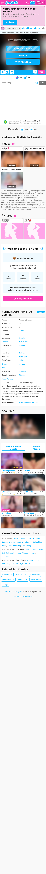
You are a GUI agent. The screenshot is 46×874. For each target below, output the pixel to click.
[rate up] (22, 129)
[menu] (2, 2)
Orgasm (12, 542)
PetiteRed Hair (21, 575)
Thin (3, 368)
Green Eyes (23, 356)
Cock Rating (26, 545)
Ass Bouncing (15, 553)
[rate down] (31, 129)
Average (22, 364)
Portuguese (23, 342)
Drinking (28, 542)
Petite (21, 360)
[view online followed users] (27, 2)
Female (21, 331)
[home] (11, 3)
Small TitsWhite (8, 580)
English (21, 338)
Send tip (23, 55)
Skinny (4, 364)
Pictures (38, 28)
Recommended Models (13, 447)
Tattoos (21, 375)
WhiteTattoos (36, 580)
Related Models (36, 447)
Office (29, 538)
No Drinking (37, 542)
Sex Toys (19, 564)
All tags (5, 584)
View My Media (23, 62)
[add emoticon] (36, 82)
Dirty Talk (5, 553)
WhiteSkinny (7, 575)
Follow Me (41, 312)
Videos (29, 28)
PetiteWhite (35, 575)
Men (3, 349)
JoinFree (32, 3)
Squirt (36, 560)
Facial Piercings (8, 379)
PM (12, 73)
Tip (41, 72)
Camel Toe (6, 556)
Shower (16, 538)
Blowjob (29, 549)
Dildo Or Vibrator (14, 545)
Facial (13, 564)
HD (34, 538)
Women (22, 345)
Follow (7, 73)
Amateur (20, 542)
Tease (4, 545)
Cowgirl (32, 553)
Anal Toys (5, 564)
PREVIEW (12, 165)
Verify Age (10, 22)
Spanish (5, 342)
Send (42, 83)
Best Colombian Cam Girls (28, 403)
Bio (23, 28)
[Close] (43, 28)
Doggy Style (38, 549)
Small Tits (22, 371)
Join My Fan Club (23, 298)
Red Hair (22, 353)
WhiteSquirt (22, 580)
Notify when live (23, 48)
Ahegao (25, 553)
